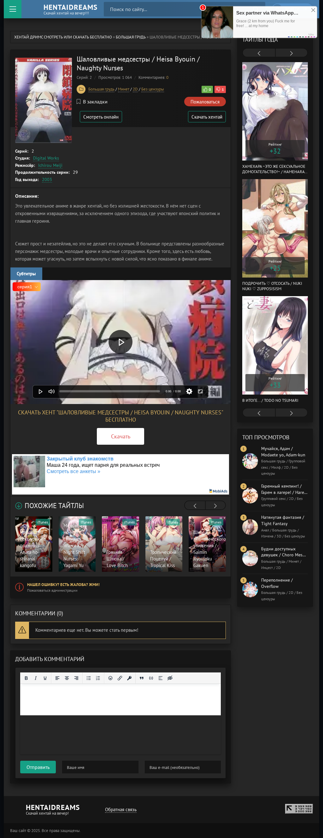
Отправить (38, 767)
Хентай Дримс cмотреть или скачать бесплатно (63, 37)
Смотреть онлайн (101, 117)
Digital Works (46, 158)
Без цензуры (152, 89)
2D (135, 89)
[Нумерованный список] (98, 678)
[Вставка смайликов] (110, 678)
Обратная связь (121, 809)
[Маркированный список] (88, 678)
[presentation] (195, 506)
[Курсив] (35, 678)
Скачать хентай (206, 117)
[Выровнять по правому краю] (76, 678)
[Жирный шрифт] (26, 678)
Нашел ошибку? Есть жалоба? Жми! (63, 584)
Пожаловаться (205, 102)
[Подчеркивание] (45, 678)
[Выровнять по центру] (67, 678)
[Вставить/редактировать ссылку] (120, 678)
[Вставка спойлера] (160, 678)
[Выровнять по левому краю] (57, 678)
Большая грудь (131, 37)
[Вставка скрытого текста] (170, 678)
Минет (123, 89)
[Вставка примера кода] (151, 678)
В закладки (95, 101)
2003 (47, 179)
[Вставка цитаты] (141, 678)
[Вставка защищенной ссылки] (129, 678)
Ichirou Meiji (50, 165)
